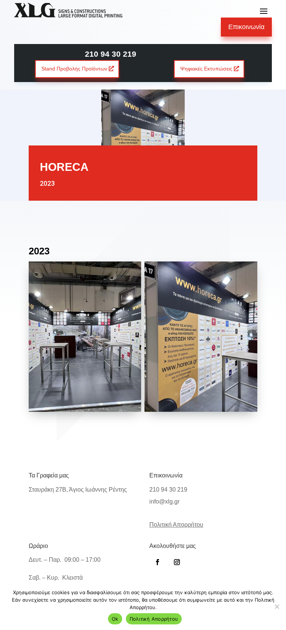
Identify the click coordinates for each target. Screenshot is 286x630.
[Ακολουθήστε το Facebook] (157, 562)
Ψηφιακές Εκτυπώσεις (206, 69)
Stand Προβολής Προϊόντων (74, 69)
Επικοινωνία (246, 27)
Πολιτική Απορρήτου (154, 619)
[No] (276, 606)
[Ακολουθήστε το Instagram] (177, 562)
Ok (115, 619)
